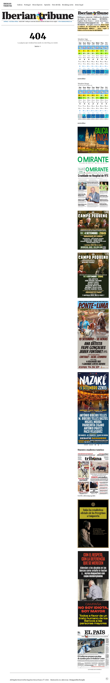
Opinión (47, 5)
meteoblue (82, 79)
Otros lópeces (37, 5)
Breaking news (67, 5)
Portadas (92, 669)
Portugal (27, 5)
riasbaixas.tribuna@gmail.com (88, 23)
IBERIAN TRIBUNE (7, 5)
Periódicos (99, 669)
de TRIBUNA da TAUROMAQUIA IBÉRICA (93, 27)
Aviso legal (79, 5)
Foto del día (56, 5)
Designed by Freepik (77, 680)
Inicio (37, 46)
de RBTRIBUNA (98, 30)
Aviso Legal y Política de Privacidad (93, 25)
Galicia (19, 5)
